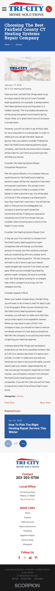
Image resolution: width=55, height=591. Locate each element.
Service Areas (27, 540)
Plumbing (27, 531)
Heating (19, 396)
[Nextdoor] (35, 557)
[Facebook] (19, 557)
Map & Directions (27, 499)
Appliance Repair (27, 535)
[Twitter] (24, 557)
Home (27, 513)
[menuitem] (15, 578)
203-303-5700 (27, 478)
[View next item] (23, 443)
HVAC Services (27, 522)
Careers (27, 517)
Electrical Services (27, 526)
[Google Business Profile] (30, 557)
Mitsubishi (27, 544)
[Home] (26, 9)
